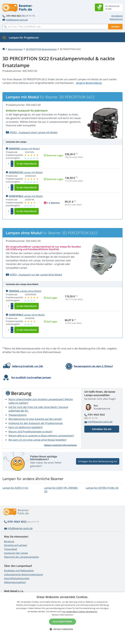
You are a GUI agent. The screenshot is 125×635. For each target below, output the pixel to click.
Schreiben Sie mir (101, 429)
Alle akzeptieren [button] (62, 621)
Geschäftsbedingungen (16, 578)
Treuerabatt (10, 549)
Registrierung (116, 19)
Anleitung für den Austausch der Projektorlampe (35, 423)
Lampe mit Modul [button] (24, 148)
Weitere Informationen (62, 614)
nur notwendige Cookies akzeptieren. (80, 611)
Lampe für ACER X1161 (15, 487)
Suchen (115, 26)
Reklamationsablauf (15, 582)
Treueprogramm (17, 414)
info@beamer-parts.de (17, 19)
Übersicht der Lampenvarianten (21, 556)
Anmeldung (117, 15)
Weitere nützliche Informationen (60, 445)
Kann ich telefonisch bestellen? (25, 427)
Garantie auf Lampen (15, 545)
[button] (62, 629)
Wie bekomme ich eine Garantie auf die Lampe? (35, 419)
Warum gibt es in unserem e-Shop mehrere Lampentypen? (41, 435)
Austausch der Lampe (16, 552)
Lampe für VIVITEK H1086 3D (102, 487)
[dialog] (62, 613)
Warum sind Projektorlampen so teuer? (30, 431)
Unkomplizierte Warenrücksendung (23, 574)
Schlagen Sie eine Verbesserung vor (97, 461)
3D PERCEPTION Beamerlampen (41, 49)
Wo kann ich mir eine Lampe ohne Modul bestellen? (37, 439)
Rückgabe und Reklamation (19, 570)
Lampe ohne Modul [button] (25, 290)
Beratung (9, 541)
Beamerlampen (15, 49)
